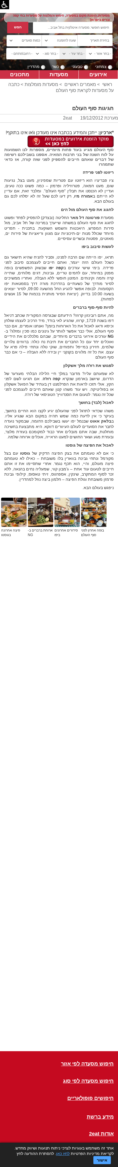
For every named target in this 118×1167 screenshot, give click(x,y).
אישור (102, 1160)
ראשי (107, 84)
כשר (55, 66)
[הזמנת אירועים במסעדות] (70, 141)
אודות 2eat (101, 1134)
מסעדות (59, 74)
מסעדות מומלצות (41, 84)
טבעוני (77, 66)
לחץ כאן (63, 1153)
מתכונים (19, 74)
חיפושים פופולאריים (90, 1098)
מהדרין (33, 66)
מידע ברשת (100, 1117)
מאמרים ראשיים (80, 84)
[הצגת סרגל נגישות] (4, 4)
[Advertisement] (59, 802)
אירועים (98, 74)
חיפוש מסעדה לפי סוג (88, 1081)
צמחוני (101, 66)
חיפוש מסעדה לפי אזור (87, 1064)
